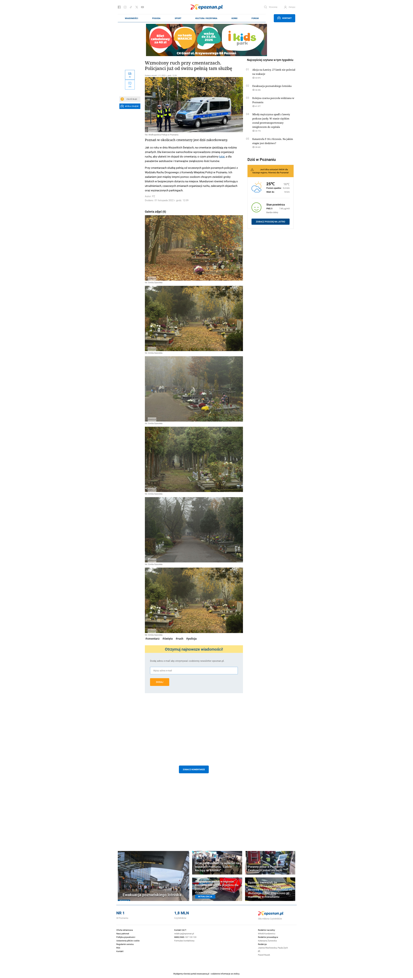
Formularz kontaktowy (184, 940)
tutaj (222, 156)
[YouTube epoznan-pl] (142, 7)
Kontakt (287, 18)
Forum (255, 18)
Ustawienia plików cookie (128, 940)
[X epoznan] (136, 7)
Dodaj (159, 682)
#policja (191, 638)
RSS (118, 947)
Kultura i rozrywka (206, 18)
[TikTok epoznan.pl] (130, 7)
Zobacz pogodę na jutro (270, 221)
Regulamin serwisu (125, 944)
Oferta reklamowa (124, 930)
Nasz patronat (122, 933)
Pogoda (156, 18)
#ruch (179, 638)
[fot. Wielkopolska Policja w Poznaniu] (194, 104)
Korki (234, 18)
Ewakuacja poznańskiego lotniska (272, 86)
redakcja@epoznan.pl (184, 933)
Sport (178, 18)
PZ (153, 196)
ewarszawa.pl (202, 973)
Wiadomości (131, 18)
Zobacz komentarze (194, 769)
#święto (167, 638)
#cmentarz (152, 638)
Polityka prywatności (125, 937)
